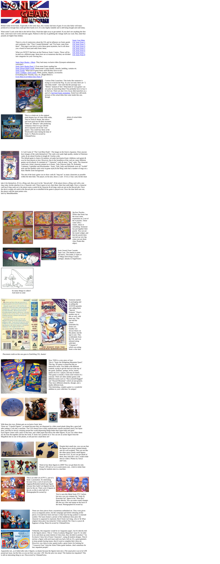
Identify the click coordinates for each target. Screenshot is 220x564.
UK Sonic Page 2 (78, 42)
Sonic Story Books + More (25, 62)
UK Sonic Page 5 (78, 49)
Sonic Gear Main (78, 40)
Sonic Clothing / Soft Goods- (26, 73)
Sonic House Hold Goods (25, 68)
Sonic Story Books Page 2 (25, 66)
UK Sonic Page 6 (78, 51)
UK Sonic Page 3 (78, 44)
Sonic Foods (20, 70)
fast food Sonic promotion (60, 93)
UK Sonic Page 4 (78, 46)
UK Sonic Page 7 (78, 53)
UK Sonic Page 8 (78, 55)
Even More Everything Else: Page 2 (29, 77)
